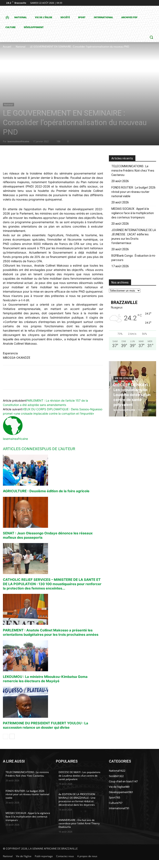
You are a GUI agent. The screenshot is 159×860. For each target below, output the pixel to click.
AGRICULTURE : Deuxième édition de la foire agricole (46, 491)
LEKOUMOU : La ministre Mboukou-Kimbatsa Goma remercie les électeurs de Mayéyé (45, 679)
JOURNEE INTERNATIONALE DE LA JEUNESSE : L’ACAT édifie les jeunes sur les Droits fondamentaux (133, 236)
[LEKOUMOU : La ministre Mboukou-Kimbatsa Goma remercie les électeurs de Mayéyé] (53, 655)
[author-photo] (13, 434)
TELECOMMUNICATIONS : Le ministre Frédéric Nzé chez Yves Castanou (132, 171)
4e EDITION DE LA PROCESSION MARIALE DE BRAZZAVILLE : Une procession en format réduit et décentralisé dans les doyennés (77, 799)
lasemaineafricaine (18, 141)
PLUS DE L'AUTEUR (58, 448)
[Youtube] (153, 3)
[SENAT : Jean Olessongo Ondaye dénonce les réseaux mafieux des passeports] (53, 512)
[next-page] (12, 736)
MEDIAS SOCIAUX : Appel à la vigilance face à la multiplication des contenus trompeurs (132, 213)
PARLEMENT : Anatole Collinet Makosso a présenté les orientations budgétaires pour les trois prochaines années (50, 632)
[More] (79, 159)
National (20, 46)
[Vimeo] (148, 3)
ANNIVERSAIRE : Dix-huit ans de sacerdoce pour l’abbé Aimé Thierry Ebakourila (79, 823)
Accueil (7, 46)
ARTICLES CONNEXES (22, 448)
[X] (142, 3)
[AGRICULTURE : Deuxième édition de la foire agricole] (53, 470)
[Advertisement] (66, 80)
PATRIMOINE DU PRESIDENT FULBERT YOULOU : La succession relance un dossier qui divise (45, 725)
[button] (151, 37)
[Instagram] (136, 3)
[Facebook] (130, 3)
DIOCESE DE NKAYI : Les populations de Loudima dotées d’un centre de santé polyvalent (132, 395)
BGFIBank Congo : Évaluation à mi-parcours (133, 258)
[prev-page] (5, 736)
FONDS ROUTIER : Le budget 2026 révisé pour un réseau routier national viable (133, 192)
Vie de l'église (123, 378)
